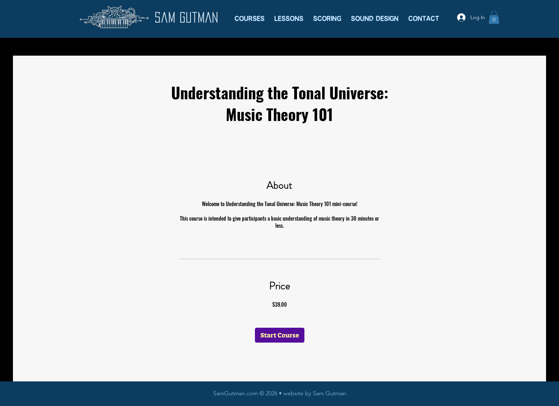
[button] (288, 13)
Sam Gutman (186, 17)
